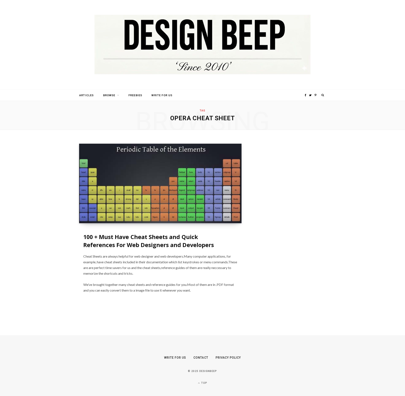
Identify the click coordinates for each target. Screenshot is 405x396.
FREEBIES (135, 95)
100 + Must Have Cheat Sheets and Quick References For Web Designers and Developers (148, 241)
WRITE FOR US (161, 95)
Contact (200, 357)
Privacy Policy (228, 357)
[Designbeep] (202, 45)
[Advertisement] (285, 207)
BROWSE (109, 95)
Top (203, 382)
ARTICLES (86, 95)
